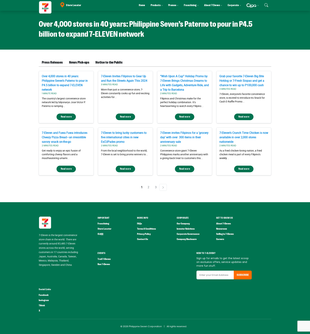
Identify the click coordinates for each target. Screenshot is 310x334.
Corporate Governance (188, 234)
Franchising (103, 223)
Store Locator (73, 5)
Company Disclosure (187, 239)
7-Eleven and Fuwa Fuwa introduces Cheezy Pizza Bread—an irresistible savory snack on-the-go (64, 137)
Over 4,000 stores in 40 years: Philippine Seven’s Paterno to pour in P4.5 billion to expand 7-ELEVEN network (65, 83)
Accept (299, 327)
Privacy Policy (144, 234)
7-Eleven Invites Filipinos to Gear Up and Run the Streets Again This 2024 (124, 78)
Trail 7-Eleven (104, 259)
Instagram (44, 300)
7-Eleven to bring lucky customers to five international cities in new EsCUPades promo (124, 137)
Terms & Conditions (146, 228)
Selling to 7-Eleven (225, 234)
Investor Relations (186, 228)
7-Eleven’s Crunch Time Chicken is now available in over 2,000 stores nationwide (243, 137)
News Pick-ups (79, 62)
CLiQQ (100, 234)
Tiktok (42, 305)
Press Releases (52, 62)
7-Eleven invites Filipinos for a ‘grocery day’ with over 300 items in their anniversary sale (184, 137)
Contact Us (142, 239)
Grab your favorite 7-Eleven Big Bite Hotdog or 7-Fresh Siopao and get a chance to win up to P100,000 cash (241, 80)
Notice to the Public (109, 62)
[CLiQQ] (252, 5)
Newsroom (221, 228)
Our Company (183, 223)
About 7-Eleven (223, 223)
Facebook (43, 295)
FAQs (139, 223)
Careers (220, 239)
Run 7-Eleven (104, 264)
